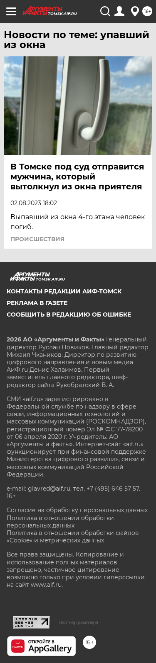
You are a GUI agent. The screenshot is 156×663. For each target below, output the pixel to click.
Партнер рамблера (78, 622)
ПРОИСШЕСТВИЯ (37, 239)
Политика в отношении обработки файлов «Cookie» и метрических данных (73, 536)
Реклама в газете (37, 303)
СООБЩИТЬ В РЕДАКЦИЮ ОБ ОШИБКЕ (69, 314)
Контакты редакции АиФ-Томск (64, 291)
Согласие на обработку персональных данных (77, 510)
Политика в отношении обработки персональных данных (60, 521)
